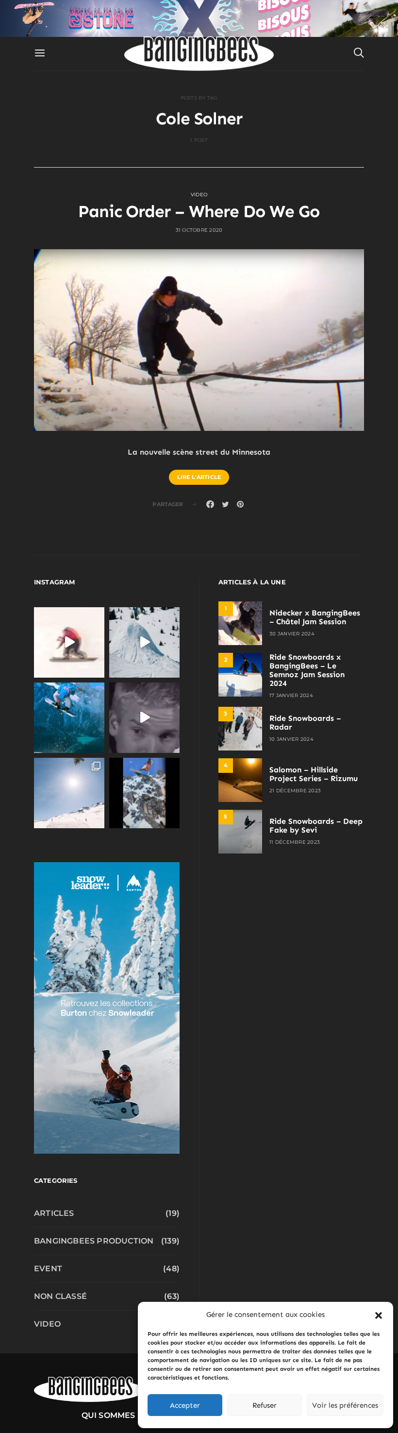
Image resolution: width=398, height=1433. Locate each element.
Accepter (185, 1405)
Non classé (60, 1296)
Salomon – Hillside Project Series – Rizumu (313, 774)
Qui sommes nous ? (125, 1415)
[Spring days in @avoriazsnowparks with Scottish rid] (69, 793)
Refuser (264, 1405)
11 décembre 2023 (294, 842)
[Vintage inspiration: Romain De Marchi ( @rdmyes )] (69, 642)
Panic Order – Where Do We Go (199, 211)
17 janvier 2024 (291, 695)
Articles (54, 1213)
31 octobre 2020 (199, 230)
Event (48, 1268)
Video (199, 194)
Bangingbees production (93, 1240)
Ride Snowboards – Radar (305, 723)
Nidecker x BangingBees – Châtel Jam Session (314, 617)
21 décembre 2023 (295, 790)
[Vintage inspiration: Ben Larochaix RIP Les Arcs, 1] (144, 793)
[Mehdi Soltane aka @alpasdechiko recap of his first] (144, 642)
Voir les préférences (345, 1405)
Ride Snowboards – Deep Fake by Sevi (316, 826)
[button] (378, 1314)
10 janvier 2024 (291, 739)
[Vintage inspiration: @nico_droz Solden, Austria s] (69, 717)
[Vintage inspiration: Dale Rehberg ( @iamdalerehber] (144, 717)
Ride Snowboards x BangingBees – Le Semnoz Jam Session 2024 (307, 670)
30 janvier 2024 (292, 634)
